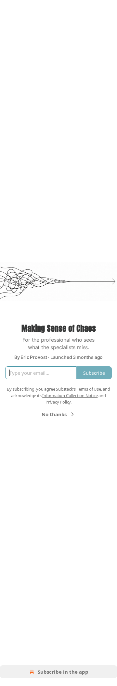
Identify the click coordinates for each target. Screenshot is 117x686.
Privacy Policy (58, 402)
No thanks (54, 414)
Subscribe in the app (63, 672)
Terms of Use (89, 389)
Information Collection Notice (70, 395)
